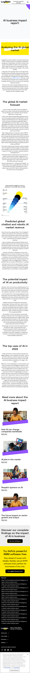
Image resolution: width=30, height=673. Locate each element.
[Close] (27, 654)
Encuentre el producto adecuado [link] (18, 2)
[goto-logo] (15, 628)
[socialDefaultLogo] (2, 650)
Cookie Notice (17, 667)
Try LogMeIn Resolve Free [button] (15, 571)
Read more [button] (4, 434)
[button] (5, 633)
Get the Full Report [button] (15, 541)
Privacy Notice (7, 667)
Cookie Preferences (14, 670)
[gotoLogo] (5, 2)
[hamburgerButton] (28, 2)
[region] (15, 662)
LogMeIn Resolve (16, 78)
